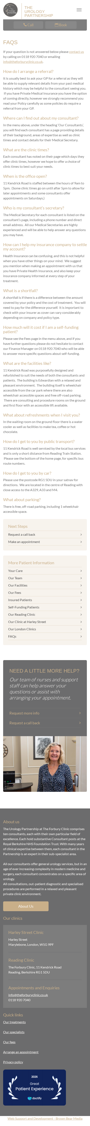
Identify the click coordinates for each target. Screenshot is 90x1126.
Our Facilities (17, 585)
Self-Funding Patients (23, 607)
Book (62, 25)
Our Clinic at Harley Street (27, 622)
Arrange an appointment (21, 1052)
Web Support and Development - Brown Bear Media (45, 1118)
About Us (25, 906)
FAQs (12, 636)
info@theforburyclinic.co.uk (23, 62)
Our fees (9, 1042)
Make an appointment (24, 542)
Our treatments (14, 1022)
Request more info (24, 713)
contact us (76, 52)
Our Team (15, 578)
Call (30, 25)
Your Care (15, 571)
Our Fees (14, 592)
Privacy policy (13, 1062)
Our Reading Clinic (21, 614)
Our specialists (13, 1032)
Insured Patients (20, 600)
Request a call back (21, 534)
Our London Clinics (22, 629)
